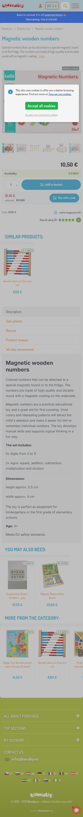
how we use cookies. (60, 94)
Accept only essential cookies (41, 115)
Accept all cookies (41, 105)
